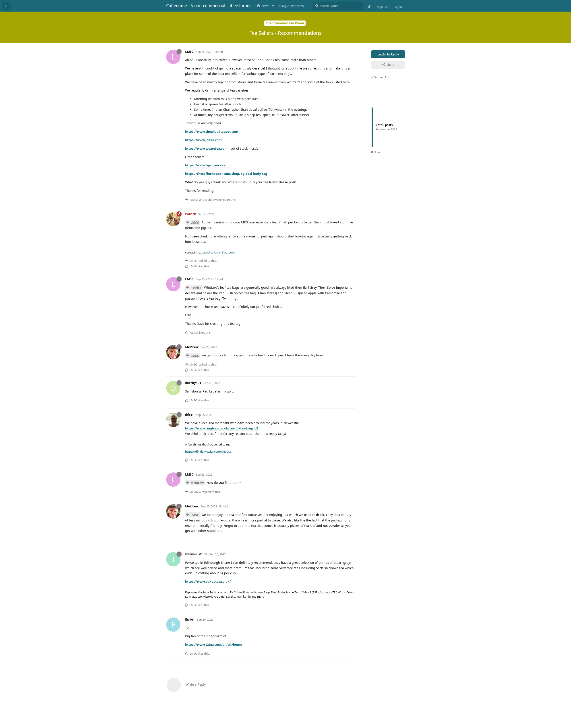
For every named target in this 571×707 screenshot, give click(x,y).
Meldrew (197, 483)
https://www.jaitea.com (203, 140)
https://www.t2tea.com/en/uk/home (213, 644)
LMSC (194, 222)
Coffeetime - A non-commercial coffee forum (208, 5)
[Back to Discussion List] (6, 6)
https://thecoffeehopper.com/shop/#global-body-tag (226, 174)
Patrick (195, 288)
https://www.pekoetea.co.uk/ (208, 581)
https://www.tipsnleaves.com (208, 165)
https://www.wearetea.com (206, 148)
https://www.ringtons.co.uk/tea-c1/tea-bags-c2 (221, 428)
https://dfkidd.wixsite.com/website (208, 452)
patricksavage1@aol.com (218, 252)
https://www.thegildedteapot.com (211, 131)
